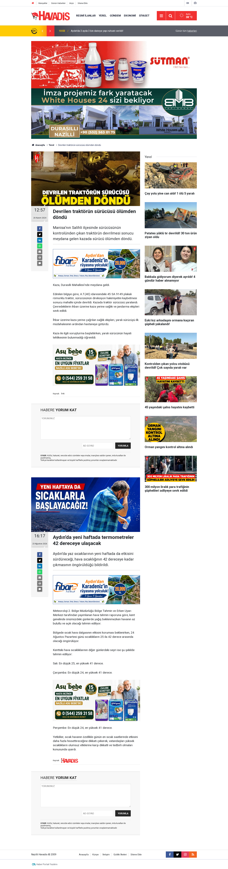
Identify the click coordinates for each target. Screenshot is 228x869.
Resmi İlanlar (86, 15)
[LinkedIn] (39, 240)
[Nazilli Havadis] (50, 15)
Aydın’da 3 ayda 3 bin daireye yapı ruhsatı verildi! (97, 30)
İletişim (106, 854)
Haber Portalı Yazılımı (46, 864)
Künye (95, 854)
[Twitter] (39, 234)
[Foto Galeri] (195, 3)
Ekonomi (130, 15)
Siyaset (144, 15)
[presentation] (42, 31)
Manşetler (42, 3)
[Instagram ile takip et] (185, 854)
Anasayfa (40, 145)
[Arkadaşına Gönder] (39, 251)
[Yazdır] (39, 257)
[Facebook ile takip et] (170, 854)
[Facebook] (39, 228)
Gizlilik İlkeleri (120, 854)
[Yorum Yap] (39, 263)
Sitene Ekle (82, 3)
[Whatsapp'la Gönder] (39, 245)
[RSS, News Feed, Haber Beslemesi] (193, 854)
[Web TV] (187, 3)
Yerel (103, 15)
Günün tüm (186, 30)
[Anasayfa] (33, 3)
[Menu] (161, 16)
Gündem (115, 15)
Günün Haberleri (58, 3)
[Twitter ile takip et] (177, 854)
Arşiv (71, 3)
